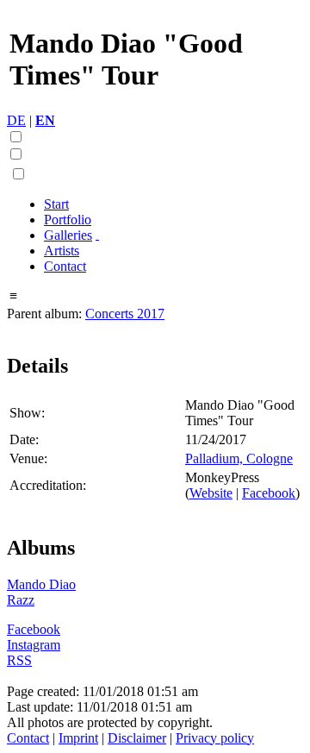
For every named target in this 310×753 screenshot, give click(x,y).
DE (16, 120)
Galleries (68, 235)
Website (210, 493)
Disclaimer (137, 738)
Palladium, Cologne (239, 458)
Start (56, 204)
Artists (61, 250)
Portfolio (67, 219)
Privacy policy (215, 738)
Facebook (268, 493)
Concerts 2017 (124, 313)
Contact (65, 266)
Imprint (78, 738)
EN (45, 120)
